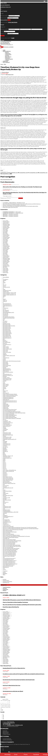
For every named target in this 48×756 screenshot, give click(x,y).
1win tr (4, 286)
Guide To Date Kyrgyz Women (9, 396)
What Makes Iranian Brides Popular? (10, 537)
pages (4, 460)
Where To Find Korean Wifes (9, 544)
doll (3, 373)
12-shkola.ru (5, 279)
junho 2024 (5, 240)
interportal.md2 (6, 423)
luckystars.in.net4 (7, 433)
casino (4, 345)
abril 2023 (5, 253)
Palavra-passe (3, 17)
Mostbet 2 (5, 449)
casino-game (6, 346)
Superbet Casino (6, 509)
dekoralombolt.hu (6, 368)
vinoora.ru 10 (5, 524)
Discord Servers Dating (8, 372)
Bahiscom (5, 322)
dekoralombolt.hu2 (7, 369)
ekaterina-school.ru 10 (8, 375)
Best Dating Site (6, 329)
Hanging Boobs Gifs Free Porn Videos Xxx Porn (14, 668)
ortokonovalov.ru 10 (7, 458)
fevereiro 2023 (6, 256)
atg (3, 320)
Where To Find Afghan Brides (9, 539)
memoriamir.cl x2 (6, 443)
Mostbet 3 (5, 450)
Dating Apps (5, 363)
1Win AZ (4, 284)
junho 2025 (5, 230)
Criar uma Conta (12, 22)
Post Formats (6, 485)
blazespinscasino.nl (7, 337)
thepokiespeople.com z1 (8, 516)
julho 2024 (5, 239)
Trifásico (7, 60)
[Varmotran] (6, 43)
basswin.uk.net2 (6, 323)
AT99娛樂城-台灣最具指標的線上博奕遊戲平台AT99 (14, 202)
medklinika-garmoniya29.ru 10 (9, 439)
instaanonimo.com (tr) (8, 422)
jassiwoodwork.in (6, 426)
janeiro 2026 (5, 223)
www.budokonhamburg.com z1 (9, 560)
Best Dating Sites (7, 330)
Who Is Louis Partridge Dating (9, 555)
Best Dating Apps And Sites (9, 325)
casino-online (6, 347)
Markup (4, 436)
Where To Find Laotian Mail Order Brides (11, 545)
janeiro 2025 (5, 236)
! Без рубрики (6, 277)
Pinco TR (5, 469)
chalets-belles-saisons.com (9, 355)
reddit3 (4, 494)
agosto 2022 (5, 262)
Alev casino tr (6, 311)
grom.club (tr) (6, 393)
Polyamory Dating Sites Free (9, 483)
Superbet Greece (6, 511)
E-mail (2, 31)
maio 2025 (5, 231)
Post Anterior (3, 179)
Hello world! (18, 211)
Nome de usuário (4, 15)
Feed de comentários (7, 581)
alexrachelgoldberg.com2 (8, 312)
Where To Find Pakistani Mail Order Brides (12, 546)
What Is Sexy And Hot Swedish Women (11, 535)
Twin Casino (5, 517)
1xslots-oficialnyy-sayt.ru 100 (9, 292)
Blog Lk (4, 340)
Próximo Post (9, 179)
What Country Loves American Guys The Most (13, 529)
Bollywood (5, 341)
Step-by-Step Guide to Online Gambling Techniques (14, 205)
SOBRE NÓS (5, 61)
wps (4, 557)
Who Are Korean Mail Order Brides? (10, 549)
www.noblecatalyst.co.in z (8, 565)
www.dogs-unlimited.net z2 (9, 562)
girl (3, 389)
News (4, 453)
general (4, 388)
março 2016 (5, 268)
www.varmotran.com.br (8, 566)
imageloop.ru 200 (6, 421)
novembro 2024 (6, 237)
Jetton (4, 427)
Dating (4, 360)
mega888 (5, 441)
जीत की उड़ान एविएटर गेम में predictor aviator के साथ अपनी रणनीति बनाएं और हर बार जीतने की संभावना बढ (21, 204)
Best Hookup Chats (7, 332)
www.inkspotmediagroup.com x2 (10, 563)
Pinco (4, 461)
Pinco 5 (4, 466)
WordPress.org (6, 582)
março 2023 (5, 255)
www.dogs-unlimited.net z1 (9, 561)
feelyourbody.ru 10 (7, 379)
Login (1, 11)
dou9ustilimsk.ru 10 (7, 374)
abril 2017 (5, 267)
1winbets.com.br (6, 287)
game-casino (6, 384)
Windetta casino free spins (9, 556)
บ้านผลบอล (5, 571)
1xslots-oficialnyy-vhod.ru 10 (9, 293)
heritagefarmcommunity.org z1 (10, 400)
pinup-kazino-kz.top (7, 476)
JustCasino (5, 429)
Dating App (5, 362)
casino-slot (5, 351)
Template (5, 513)
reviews (4, 496)
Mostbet (4, 448)
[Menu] (44, 1)
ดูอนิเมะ (4, 569)
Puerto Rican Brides (7, 491)
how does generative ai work (9, 410)
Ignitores (7, 55)
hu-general (5, 420)
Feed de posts (6, 580)
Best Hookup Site (6, 334)
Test (4, 514)
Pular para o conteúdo (8, 47)
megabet (5, 442)
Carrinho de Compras (7, 739)
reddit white (5, 493)
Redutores (7, 57)
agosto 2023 (5, 249)
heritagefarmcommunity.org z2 (10, 401)
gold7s (4, 391)
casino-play (5, 350)
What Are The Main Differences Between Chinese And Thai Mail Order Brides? (20, 527)
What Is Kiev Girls (6, 533)
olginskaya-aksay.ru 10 (8, 455)
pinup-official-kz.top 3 (8, 480)
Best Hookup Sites (7, 335)
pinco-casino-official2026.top (9, 470)
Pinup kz (5, 472)
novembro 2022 (6, 259)
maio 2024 (5, 241)
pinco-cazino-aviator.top (8, 471)
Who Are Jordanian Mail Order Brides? (11, 548)
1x (3, 288)
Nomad (4, 454)
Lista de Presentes (7, 738)
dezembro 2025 (6, 224)
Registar (5, 11)
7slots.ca (5, 301)
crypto (4, 358)
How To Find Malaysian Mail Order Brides (11, 411)
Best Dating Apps (6, 324)
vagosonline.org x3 (7, 522)
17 (3, 283)
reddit (4, 492)
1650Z (4, 282)
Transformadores (9, 59)
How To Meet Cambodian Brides (10, 415)
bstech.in (5, 343)
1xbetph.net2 (6, 291)
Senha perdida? (3, 20)
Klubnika (4, 430)
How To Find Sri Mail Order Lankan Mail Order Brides (14, 412)
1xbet (4, 289)
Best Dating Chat (9, 74)
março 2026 (5, 220)
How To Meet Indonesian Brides (10, 417)
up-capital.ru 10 (6, 520)
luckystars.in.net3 (7, 432)
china (4, 356)
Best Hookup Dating (7, 333)
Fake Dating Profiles (7, 378)
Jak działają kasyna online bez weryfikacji (13, 691)
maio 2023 (5, 252)
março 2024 (5, 243)
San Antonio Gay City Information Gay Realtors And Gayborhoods (19, 679)
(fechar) (2, 24)
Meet (4, 440)
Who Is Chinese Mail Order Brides (10, 551)
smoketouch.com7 (7, 507)
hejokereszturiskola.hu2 (8, 397)
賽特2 (4, 574)
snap (4, 508)
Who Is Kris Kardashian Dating (9, 553)
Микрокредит (6, 567)
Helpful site (3, 127)
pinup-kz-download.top (8, 479)
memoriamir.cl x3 (6, 444)
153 (3, 281)
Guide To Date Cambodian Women (10, 395)
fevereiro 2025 (6, 235)
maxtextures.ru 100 (7, 437)
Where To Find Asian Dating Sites (10, 541)
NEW (4, 452)
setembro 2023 (6, 248)
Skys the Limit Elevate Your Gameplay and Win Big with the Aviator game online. (20, 206)
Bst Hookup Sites (6, 342)
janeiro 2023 (5, 257)
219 (3, 297)
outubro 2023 (6, 247)
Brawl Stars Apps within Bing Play (10, 207)
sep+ (4, 501)
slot (3, 504)
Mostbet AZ (5, 451)
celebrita (5, 354)
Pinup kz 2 (5, 474)
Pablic (4, 459)
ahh (4, 306)
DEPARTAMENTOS (7, 51)
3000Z (4, 299)
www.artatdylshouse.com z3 (9, 558)
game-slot (5, 386)
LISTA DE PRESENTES (5, 5)
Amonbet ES (5, 314)
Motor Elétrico (8, 56)
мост (4, 568)
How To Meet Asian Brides (8, 414)
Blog (5, 64)
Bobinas (7, 52)
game (4, 383)
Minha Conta (5, 733)
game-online (5, 385)
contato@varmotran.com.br (12, 726)
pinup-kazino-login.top (8, 477)
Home (1, 64)
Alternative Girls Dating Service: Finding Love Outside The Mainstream (22, 187)
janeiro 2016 (5, 269)
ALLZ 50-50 (5, 313)
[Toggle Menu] (0, 48)
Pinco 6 (4, 468)
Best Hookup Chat (7, 331)
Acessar (4, 579)
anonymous (5, 315)
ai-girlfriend (5, 308)
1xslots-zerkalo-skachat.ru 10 (9, 294)
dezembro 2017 (6, 266)
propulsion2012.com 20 (8, 487)
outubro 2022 (6, 260)
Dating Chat (5, 364)
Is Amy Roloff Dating (7, 425)
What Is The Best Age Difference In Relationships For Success (16, 536)
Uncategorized (6, 519)
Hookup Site (5, 407)
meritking (5, 445)
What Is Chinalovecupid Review (10, 531)
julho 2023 (5, 250)
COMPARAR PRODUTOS (5, 7)
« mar (1, 709)
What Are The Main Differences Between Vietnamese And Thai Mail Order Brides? (20, 528)
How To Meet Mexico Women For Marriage (12, 418)
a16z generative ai (7, 303)
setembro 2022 (6, 261)
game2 (4, 387)
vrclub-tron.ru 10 (6, 525)
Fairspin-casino (6, 377)
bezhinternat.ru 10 (7, 336)
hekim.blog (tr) (6, 399)
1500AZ (4, 280)
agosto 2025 (5, 228)
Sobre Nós (5, 730)
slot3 (4, 505)
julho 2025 (5, 229)
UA (3, 518)
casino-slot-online (7, 352)
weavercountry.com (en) (8, 526)
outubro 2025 (6, 226)
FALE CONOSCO (6, 62)
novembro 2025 (6, 225)
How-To (4, 419)
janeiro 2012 (5, 272)
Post (4, 484)
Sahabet (4, 498)
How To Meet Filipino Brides (9, 416)
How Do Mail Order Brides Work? (10, 409)
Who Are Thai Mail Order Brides (9, 550)
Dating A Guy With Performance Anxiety (12, 361)
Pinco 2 (4, 463)
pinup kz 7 (5, 475)
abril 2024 (5, 242)
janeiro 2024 (5, 245)
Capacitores (7, 53)
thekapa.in (5, 515)
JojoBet (4, 428)
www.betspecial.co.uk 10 (8, 559)
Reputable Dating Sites (8, 495)
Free (4, 382)
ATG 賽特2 (5, 321)
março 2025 (5, 234)
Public (4, 490)
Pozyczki (5, 486)
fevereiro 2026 (6, 221)
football (4, 380)
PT (3, 488)
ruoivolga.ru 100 (6, 497)
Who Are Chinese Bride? (8, 547)
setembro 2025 (6, 227)
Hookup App (5, 404)
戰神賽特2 (5, 573)
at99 (4, 319)
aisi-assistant (6, 310)
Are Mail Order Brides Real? (9, 318)
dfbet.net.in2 (6, 371)
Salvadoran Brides (7, 499)
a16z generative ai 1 (7, 304)
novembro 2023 (6, 246)
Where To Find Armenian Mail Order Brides (12, 540)
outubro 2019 (6, 264)
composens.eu (6, 357)
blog (4, 339)
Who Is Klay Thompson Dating (9, 552)
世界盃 (4, 572)
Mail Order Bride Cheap (8, 434)
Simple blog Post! (19, 213)
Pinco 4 (4, 465)
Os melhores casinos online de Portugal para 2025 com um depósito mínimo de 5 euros (23, 674)
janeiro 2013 (5, 270)
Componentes (8, 54)
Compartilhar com (5, 172)
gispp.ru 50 (5, 390)
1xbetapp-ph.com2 (7, 290)
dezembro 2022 (6, 258)
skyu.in (4, 503)
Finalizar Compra (6, 734)
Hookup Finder (6, 406)
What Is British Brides (7, 530)
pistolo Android (6, 481)
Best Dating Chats (7, 328)
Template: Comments (13, 214)
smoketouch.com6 (7, 506)
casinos (4, 353)
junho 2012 (5, 271)
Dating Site (5, 366)
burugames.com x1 (7, 344)
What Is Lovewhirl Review (8, 534)
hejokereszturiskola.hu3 (8, 398)
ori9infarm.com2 (6, 456)
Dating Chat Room (7, 365)
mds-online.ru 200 (7, 438)
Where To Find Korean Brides (9, 542)
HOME (4, 50)
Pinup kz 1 (5, 473)
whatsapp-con (6, 538)
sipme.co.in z (5, 502)
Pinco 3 (4, 464)
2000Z (4, 295)
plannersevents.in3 (7, 482)
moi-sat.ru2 (5, 447)
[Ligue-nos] (3, 715)
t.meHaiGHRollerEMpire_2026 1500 (10, 512)
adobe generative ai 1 (7, 305)
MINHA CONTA (3, 3)
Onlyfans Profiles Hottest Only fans (11, 685)
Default (4, 367)
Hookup (4, 402)
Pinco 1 (4, 462)
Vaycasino (5, 523)
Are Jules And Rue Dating (8, 316)
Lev (3, 431)
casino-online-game (7, 348)
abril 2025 (5, 232)
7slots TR (5, 300)
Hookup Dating (6, 405)
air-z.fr (4, 309)
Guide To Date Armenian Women (10, 394)
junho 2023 (5, 251)
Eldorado (5, 376)
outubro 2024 (6, 238)
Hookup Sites (6, 408)
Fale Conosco (6, 732)
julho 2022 (5, 263)
